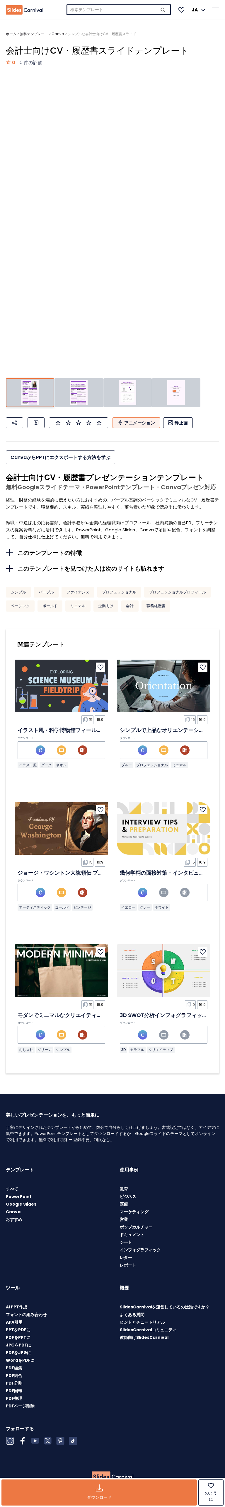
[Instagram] (10, 1441)
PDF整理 (14, 1398)
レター (126, 1257)
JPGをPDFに (18, 1345)
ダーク (46, 764)
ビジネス (128, 1196)
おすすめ (14, 1219)
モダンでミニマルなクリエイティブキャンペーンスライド (86, 1015)
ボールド (50, 606)
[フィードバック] (36, 422)
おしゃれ (26, 1049)
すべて (12, 1189)
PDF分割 (14, 1383)
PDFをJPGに (18, 1353)
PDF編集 (14, 1368)
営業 (124, 1219)
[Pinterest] (60, 1441)
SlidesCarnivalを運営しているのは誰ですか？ (164, 1307)
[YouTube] (35, 1441)
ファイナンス (78, 592)
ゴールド (62, 907)
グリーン (45, 1049)
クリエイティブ (161, 1049)
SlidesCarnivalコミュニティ (148, 1330)
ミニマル (78, 606)
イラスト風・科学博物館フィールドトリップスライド (81, 730)
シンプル (18, 592)
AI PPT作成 (16, 1307)
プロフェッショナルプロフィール (177, 592)
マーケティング (134, 1212)
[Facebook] (22, 1441)
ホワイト (162, 907)
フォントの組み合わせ (26, 1314)
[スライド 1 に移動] (30, 392)
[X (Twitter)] (48, 1441)
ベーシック (20, 606)
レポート (128, 1265)
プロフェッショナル (119, 592)
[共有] (14, 422)
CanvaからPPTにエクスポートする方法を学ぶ (60, 457)
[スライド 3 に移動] (127, 392)
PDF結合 (14, 1375)
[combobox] (119, 9)
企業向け (105, 606)
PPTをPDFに (18, 1330)
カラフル (137, 1049)
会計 (130, 606)
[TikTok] (73, 1441)
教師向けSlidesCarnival (144, 1337)
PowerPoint (19, 1196)
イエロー (128, 907)
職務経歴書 (156, 606)
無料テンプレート (34, 33)
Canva (58, 33)
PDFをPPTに (18, 1337)
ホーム (11, 33)
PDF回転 (14, 1391)
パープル (46, 592)
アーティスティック (35, 907)
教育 (124, 1189)
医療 (124, 1204)
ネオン (61, 764)
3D (123, 1049)
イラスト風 (28, 764)
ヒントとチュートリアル (142, 1322)
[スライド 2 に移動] (78, 392)
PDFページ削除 (20, 1406)
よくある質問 (132, 1314)
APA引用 (14, 1322)
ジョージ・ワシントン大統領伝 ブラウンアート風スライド (87, 872)
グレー (145, 907)
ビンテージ (82, 907)
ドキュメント (132, 1235)
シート (126, 1242)
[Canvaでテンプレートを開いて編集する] (40, 750)
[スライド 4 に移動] (176, 392)
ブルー (126, 764)
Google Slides (21, 1204)
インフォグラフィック (140, 1250)
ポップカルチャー (136, 1227)
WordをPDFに (20, 1360)
